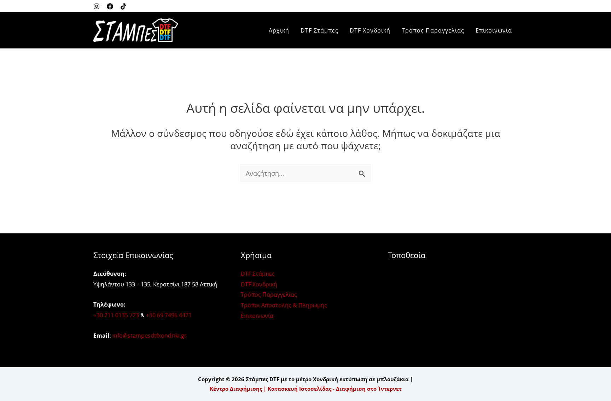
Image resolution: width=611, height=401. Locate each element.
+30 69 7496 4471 (169, 315)
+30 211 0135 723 (116, 315)
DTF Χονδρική (370, 30)
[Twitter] (123, 6)
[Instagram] (96, 6)
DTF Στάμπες (319, 30)
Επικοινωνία (494, 30)
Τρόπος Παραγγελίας (433, 30)
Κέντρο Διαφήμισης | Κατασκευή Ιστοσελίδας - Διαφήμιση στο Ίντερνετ (306, 388)
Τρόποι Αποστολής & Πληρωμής (284, 305)
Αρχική (279, 30)
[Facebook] (110, 6)
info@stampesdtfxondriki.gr (149, 335)
